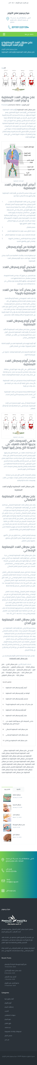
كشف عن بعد (29, 34)
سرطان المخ (16, 834)
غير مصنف (8, 1027)
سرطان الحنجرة (17, 804)
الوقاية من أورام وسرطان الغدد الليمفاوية (20, 248)
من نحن (7, 1039)
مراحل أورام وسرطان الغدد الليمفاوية (20, 362)
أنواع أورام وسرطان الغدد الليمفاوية (20, 322)
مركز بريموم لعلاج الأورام (18, 13)
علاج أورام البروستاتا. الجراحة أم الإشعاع (16, 964)
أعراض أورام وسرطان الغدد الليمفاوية (19, 186)
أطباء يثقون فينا (9, 999)
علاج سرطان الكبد (26, 672)
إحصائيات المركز (9, 1007)
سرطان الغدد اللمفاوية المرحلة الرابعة (16, 752)
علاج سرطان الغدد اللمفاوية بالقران (13, 764)
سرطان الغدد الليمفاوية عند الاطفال (13, 758)
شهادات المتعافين (10, 1015)
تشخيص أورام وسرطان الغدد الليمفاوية (18, 268)
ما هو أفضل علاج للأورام (12, 983)
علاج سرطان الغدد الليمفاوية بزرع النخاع (18, 621)
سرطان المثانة (17, 795)
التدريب (7, 1011)
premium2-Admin (14, 104)
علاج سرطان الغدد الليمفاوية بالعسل (22, 766)
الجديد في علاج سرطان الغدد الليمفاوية (21, 750)
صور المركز (8, 1019)
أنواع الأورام (25, 104)
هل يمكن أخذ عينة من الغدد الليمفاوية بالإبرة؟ (19, 704)
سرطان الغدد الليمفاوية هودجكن (24, 761)
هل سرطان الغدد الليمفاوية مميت (12, 772)
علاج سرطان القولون (17, 667)
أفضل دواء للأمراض (10, 976)
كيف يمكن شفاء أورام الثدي (13, 970)
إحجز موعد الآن (10, 890)
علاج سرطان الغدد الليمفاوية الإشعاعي (18, 548)
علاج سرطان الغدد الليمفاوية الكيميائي (18, 498)
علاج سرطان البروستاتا (13, 672)
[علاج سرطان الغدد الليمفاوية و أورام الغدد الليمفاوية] (18, 80)
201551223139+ (20, 27)
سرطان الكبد (16, 814)
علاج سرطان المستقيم (24, 669)
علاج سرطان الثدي (12, 664)
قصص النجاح (8, 1035)
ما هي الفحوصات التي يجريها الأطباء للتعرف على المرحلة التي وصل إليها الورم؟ (18, 722)
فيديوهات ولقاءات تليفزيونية (13, 1031)
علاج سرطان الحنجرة (9, 669)
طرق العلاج (8, 1023)
